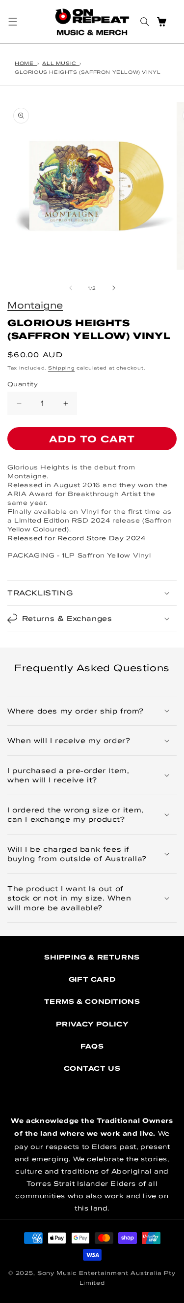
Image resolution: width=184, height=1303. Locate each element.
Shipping (61, 367)
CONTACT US (92, 1068)
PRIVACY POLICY (92, 1024)
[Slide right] (114, 288)
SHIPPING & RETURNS (92, 957)
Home (26, 63)
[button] (12, 21)
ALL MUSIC (60, 63)
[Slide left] (70, 288)
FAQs (92, 1046)
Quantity (22, 383)
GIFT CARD (92, 979)
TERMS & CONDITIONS (92, 1001)
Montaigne (35, 304)
